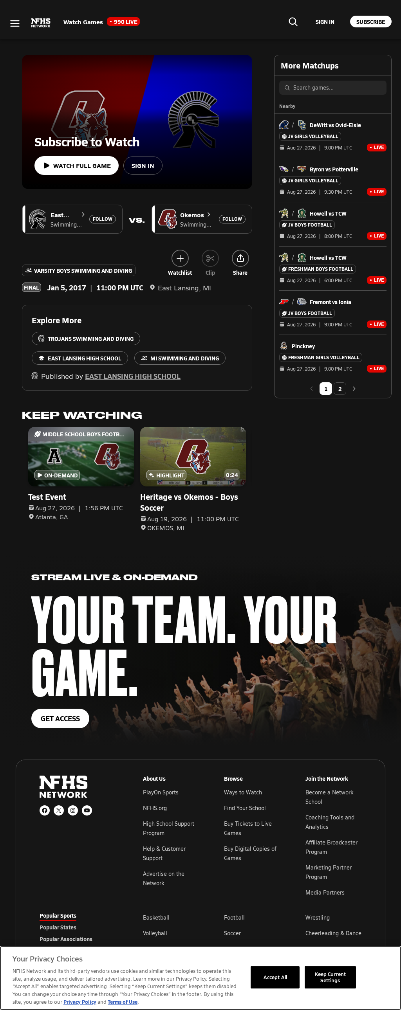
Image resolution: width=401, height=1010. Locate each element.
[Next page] (354, 388)
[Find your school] (293, 21)
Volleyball (155, 933)
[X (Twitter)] (59, 810)
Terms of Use (122, 1001)
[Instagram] (73, 810)
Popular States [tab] (58, 927)
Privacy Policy (79, 1001)
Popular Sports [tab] (58, 915)
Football (234, 917)
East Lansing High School (133, 376)
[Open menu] (15, 23)
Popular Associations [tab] (66, 939)
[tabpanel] (252, 933)
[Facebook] (45, 810)
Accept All (275, 977)
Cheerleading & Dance (333, 933)
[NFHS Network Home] (41, 23)
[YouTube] (87, 810)
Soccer (232, 933)
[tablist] (79, 927)
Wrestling (317, 917)
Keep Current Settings (330, 977)
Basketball (156, 917)
